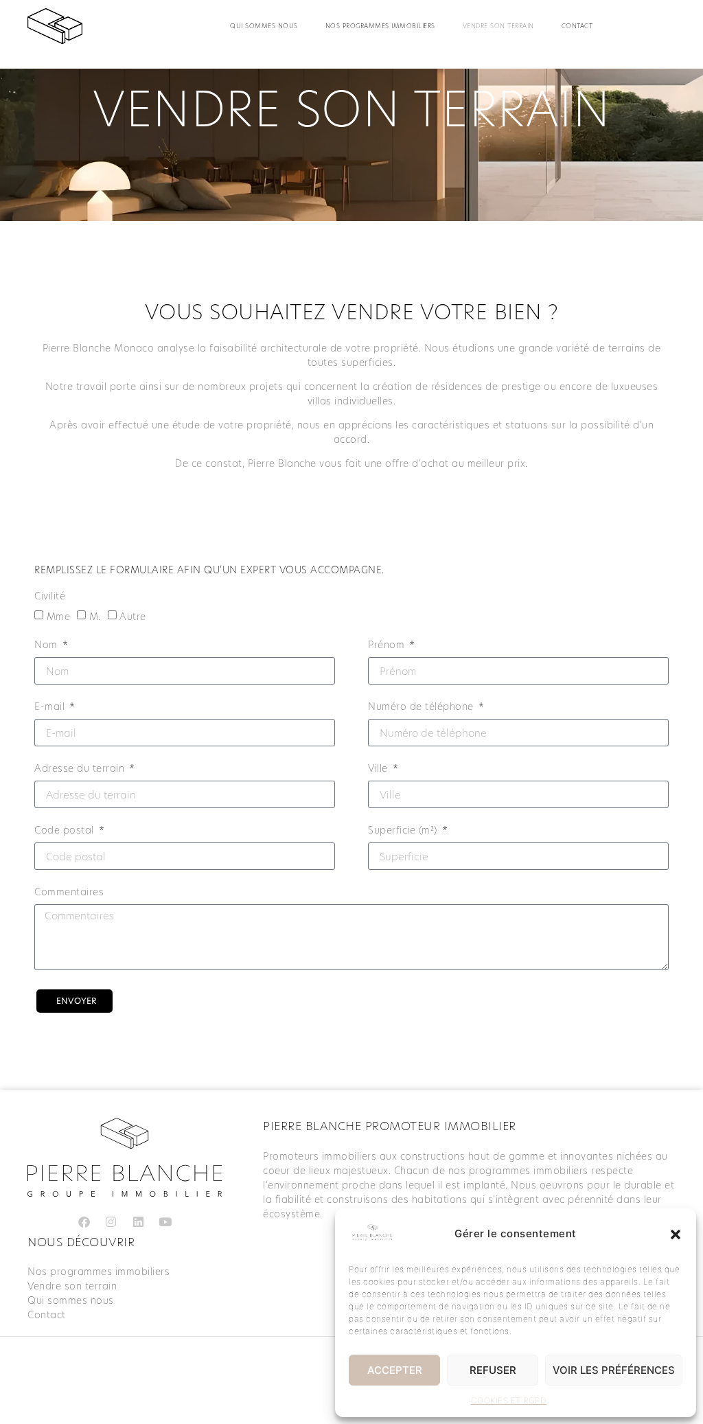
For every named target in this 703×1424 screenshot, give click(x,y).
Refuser (493, 1370)
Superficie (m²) (404, 831)
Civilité (49, 597)
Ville (379, 769)
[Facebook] (83, 1222)
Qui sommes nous (264, 26)
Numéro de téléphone (422, 707)
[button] (675, 1234)
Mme (59, 616)
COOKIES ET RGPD (509, 1400)
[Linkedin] (138, 1222)
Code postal (65, 831)
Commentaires (69, 893)
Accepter (394, 1370)
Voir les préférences (614, 1370)
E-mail (51, 707)
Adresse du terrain (81, 769)
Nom (47, 646)
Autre (132, 616)
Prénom (388, 646)
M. (95, 616)
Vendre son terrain (498, 26)
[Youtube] (165, 1222)
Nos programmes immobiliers (380, 26)
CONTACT (577, 26)
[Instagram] (111, 1222)
